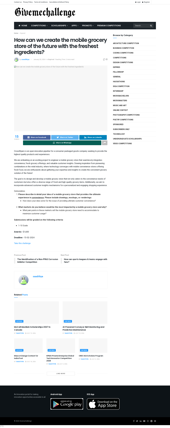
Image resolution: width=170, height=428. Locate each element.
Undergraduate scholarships (127, 139)
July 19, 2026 (31, 333)
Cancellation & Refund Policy (59, 2)
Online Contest (120, 110)
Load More (60, 374)
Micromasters (120, 100)
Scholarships (58, 25)
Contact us (18, 2)
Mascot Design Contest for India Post (26, 357)
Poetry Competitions (123, 119)
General (117, 76)
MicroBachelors (121, 96)
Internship (118, 91)
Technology (119, 134)
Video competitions (122, 143)
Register (146, 2)
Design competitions (123, 62)
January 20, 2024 (39, 59)
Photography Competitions (126, 115)
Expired (22, 33)
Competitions (38, 25)
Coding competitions (123, 53)
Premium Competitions (109, 25)
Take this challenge (22, 243)
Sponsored (118, 124)
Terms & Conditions (41, 2)
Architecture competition (126, 43)
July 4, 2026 (63, 364)
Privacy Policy (28, 2)
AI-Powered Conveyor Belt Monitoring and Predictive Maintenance (83, 328)
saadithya (25, 59)
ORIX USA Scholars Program (91, 356)
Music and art (120, 105)
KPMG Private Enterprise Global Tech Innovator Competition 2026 (60, 358)
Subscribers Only (121, 129)
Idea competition (121, 86)
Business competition (123, 48)
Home (24, 25)
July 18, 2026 (79, 333)
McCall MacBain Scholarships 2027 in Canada (32, 328)
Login (139, 2)
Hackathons (119, 81)
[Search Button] (151, 25)
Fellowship (118, 72)
